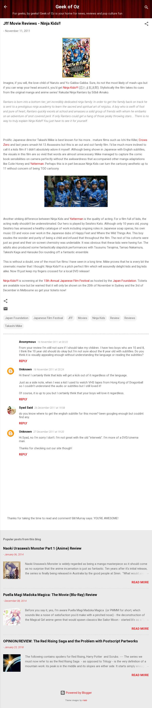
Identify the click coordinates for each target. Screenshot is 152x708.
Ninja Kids (98, 318)
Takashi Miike (13, 326)
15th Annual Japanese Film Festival (66, 281)
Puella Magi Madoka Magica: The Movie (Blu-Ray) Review (50, 595)
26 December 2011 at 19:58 (49, 407)
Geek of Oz (67, 7)
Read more (140, 582)
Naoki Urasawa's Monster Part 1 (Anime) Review (42, 548)
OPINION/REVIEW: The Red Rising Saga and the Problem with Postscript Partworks (70, 641)
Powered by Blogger (78, 693)
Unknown (25, 369)
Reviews (129, 318)
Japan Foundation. (124, 281)
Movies (82, 318)
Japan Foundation (16, 318)
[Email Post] (5, 310)
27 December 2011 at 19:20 (48, 431)
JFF (70, 318)
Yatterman (37, 164)
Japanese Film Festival (48, 318)
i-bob (84, 700)
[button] (146, 24)
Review (114, 318)
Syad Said (26, 407)
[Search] (146, 8)
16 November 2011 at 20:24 (48, 369)
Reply (23, 361)
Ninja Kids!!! (70, 87)
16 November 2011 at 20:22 (52, 341)
